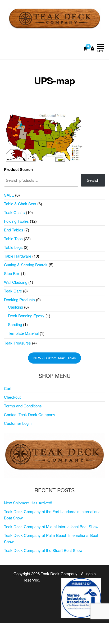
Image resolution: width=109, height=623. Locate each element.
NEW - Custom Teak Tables (54, 357)
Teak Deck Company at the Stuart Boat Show (43, 550)
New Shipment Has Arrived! (28, 502)
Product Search (18, 169)
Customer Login (17, 423)
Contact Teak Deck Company (29, 414)
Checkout (12, 397)
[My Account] (92, 48)
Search (93, 180)
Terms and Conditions (23, 405)
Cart (7, 388)
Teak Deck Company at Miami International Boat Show (51, 526)
